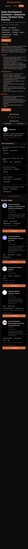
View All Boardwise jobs (14, 196)
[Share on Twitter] (15, 117)
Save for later (20, 123)
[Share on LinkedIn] (12, 117)
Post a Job (8, 5)
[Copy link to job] (9, 117)
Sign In (15, 5)
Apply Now (6, 40)
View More (6, 139)
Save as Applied (7, 123)
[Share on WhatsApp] (18, 117)
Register (21, 5)
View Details (14, 231)
